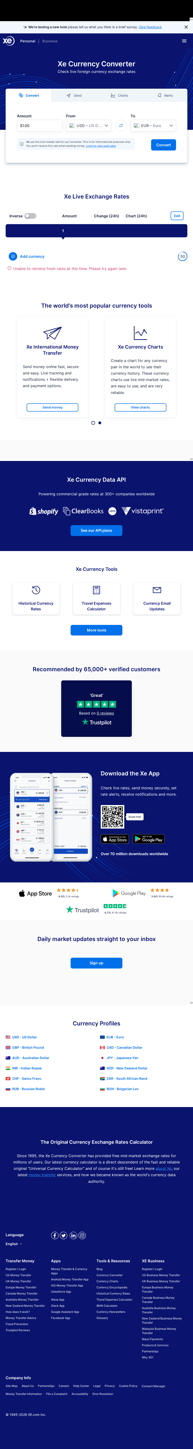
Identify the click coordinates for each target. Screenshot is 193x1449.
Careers (64, 1386)
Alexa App (57, 1299)
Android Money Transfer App (69, 1279)
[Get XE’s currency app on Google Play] (149, 839)
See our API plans (96, 530)
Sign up (96, 963)
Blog (99, 1269)
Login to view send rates (101, 145)
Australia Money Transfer (22, 1299)
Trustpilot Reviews (18, 1330)
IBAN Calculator (106, 1305)
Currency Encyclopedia (111, 1287)
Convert (163, 145)
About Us (28, 1386)
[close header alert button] (186, 27)
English (12, 1244)
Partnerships (150, 1351)
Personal (27, 41)
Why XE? (147, 1357)
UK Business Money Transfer (161, 1281)
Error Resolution (102, 1394)
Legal (97, 1386)
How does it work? (18, 1312)
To (133, 116)
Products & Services (155, 1345)
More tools (96, 630)
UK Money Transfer (18, 1281)
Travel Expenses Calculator (114, 1299)
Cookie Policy (128, 1386)
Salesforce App (61, 1291)
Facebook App (60, 1318)
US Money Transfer (18, 1275)
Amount (24, 116)
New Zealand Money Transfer (25, 1305)
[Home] (9, 41)
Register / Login (16, 1269)
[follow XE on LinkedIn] (73, 1239)
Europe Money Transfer (21, 1287)
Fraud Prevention (17, 1324)
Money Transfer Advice (21, 1318)
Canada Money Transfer (21, 1293)
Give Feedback (150, 27)
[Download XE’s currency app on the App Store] (115, 839)
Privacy (110, 1386)
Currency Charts (107, 1281)
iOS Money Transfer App (67, 1285)
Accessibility (80, 1394)
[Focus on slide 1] (93, 423)
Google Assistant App (65, 1312)
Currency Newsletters (110, 1312)
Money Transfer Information (24, 1394)
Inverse (16, 216)
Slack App (57, 1305)
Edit (177, 216)
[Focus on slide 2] (99, 422)
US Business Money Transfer (161, 1275)
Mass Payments (152, 1339)
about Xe (164, 1168)
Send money (53, 407)
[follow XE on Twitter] (63, 1239)
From (70, 116)
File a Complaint (56, 1394)
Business (50, 41)
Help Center (81, 1386)
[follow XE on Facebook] (55, 1239)
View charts (140, 407)
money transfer (42, 1174)
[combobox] (89, 125)
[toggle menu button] (184, 41)
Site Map (11, 1386)
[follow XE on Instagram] (82, 1239)
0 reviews (105, 713)
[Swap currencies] (121, 125)
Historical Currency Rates (113, 1293)
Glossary (102, 1318)
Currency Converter (109, 1275)
